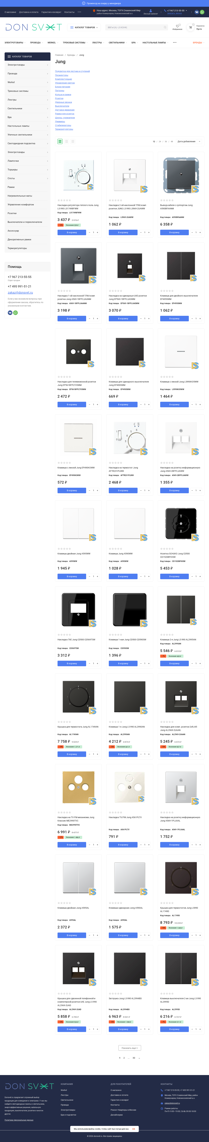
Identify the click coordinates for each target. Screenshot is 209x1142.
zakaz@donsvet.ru (20, 292)
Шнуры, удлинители (65, 117)
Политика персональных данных (19, 1120)
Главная (59, 55)
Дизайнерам (117, 1115)
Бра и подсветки (68, 1115)
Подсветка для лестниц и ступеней (72, 71)
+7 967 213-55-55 (175, 10)
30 (134, 1058)
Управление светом (65, 83)
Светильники (67, 1100)
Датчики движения (65, 110)
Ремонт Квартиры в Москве (123, 1110)
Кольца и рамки (63, 94)
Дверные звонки (63, 102)
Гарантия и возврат (120, 1100)
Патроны (59, 90)
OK (133, 1129)
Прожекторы (61, 75)
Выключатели (62, 106)
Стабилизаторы (63, 125)
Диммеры (60, 121)
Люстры (64, 1095)
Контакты (115, 1105)
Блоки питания (62, 87)
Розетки (59, 98)
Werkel (64, 1090)
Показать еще (129, 1048)
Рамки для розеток (64, 113)
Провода (65, 1105)
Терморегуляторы (64, 129)
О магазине (116, 1090)
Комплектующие (63, 79)
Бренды (71, 55)
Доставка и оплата (119, 1095)
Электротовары (68, 1110)
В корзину (72, 232)
